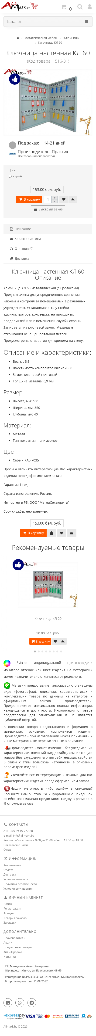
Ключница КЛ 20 (48, 618)
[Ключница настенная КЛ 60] (48, 102)
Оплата (8, 870)
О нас (7, 850)
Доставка (21, 258)
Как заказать (12, 865)
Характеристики (27, 238)
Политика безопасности (20, 884)
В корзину (31, 199)
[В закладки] (63, 199)
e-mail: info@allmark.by (18, 836)
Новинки (9, 957)
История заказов (15, 918)
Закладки (9, 923)
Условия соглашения (18, 889)
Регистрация (12, 908)
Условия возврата (15, 879)
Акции (7, 943)
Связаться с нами (15, 845)
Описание (22, 229)
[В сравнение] (73, 199)
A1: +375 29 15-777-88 (18, 831)
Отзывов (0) (23, 248)
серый (17, 176)
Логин (7, 904)
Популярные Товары (17, 947)
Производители (14, 938)
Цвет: (12, 170)
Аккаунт (8, 913)
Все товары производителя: (37, 156)
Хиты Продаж (12, 952)
